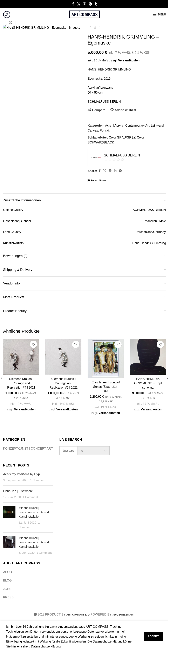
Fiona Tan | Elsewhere (18, 491)
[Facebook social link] (73, 4)
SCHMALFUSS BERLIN (104, 101)
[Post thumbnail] (9, 517)
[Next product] (99, 27)
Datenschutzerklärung (46, 646)
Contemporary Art (137, 125)
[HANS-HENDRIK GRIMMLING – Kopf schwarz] (148, 357)
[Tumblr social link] (95, 4)
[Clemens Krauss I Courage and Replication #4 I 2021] (21, 357)
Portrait (104, 130)
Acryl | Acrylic (114, 125)
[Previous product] (90, 27)
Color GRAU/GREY (122, 137)
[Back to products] (95, 27)
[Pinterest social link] (90, 4)
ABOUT (8, 572)
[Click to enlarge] (10, 22)
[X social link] (79, 4)
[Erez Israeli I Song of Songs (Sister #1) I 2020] (106, 358)
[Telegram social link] (120, 171)
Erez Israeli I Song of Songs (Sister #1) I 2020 (106, 387)
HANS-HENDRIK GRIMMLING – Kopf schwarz (148, 383)
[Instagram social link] (84, 4)
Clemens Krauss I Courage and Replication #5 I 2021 (63, 383)
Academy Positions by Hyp (21, 474)
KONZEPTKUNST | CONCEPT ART (28, 448)
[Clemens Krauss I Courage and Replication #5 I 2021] (63, 357)
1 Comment (37, 480)
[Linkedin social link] (115, 171)
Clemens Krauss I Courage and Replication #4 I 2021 (21, 383)
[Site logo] (6, 14)
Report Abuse (98, 180)
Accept (153, 636)
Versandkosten (129, 60)
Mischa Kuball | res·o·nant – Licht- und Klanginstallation (34, 512)
